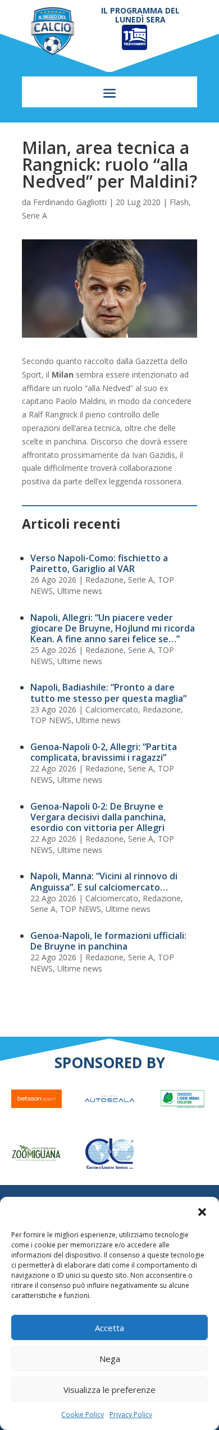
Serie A (34, 215)
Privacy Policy (131, 1414)
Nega (109, 1358)
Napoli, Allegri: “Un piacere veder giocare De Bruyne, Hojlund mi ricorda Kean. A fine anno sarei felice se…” (112, 628)
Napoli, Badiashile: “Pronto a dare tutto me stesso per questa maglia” (108, 692)
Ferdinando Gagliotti (70, 202)
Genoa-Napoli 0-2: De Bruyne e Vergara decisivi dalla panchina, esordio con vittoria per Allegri (98, 817)
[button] (202, 1212)
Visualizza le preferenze (109, 1389)
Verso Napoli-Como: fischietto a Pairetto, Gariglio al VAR (99, 563)
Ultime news (79, 590)
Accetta (109, 1327)
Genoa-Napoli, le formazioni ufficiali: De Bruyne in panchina (108, 940)
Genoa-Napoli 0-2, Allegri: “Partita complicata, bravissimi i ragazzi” (103, 752)
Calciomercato (111, 709)
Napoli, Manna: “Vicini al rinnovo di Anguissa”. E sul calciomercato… (103, 881)
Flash (179, 202)
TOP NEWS (50, 720)
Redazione (104, 579)
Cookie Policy (82, 1414)
